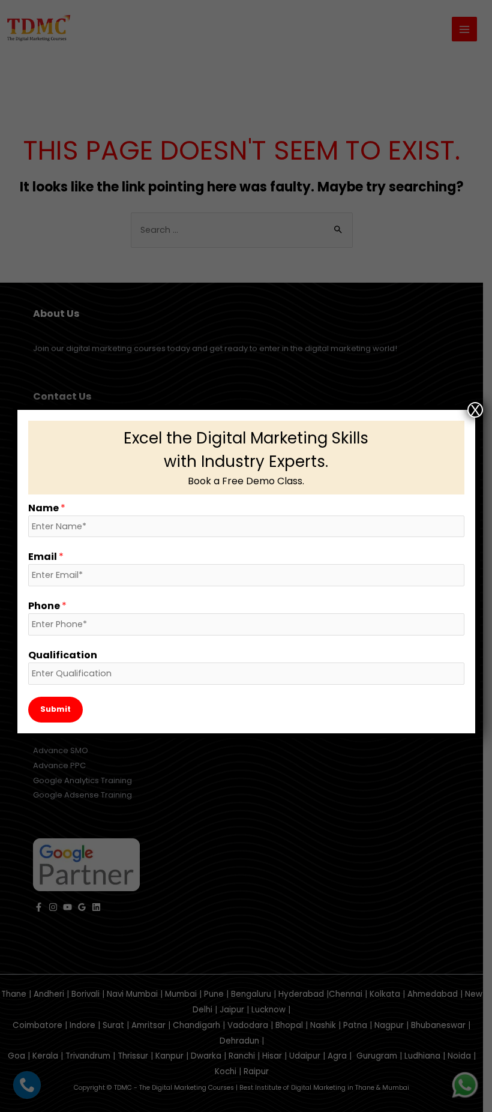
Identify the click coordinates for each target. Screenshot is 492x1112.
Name (46, 508)
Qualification (62, 655)
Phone (47, 606)
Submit (55, 709)
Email (46, 557)
